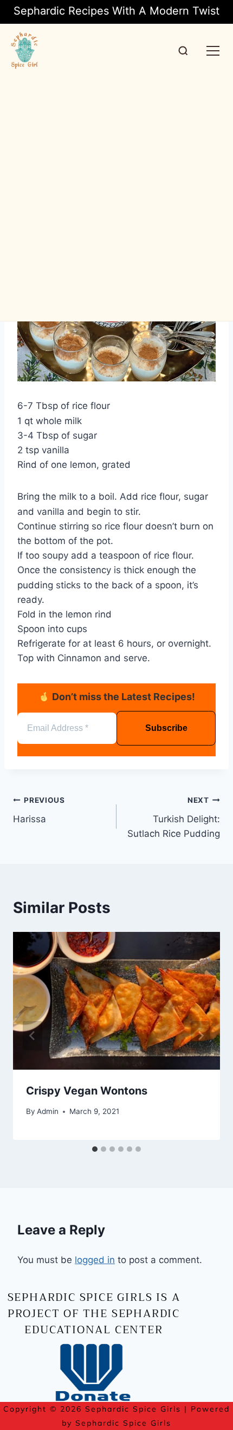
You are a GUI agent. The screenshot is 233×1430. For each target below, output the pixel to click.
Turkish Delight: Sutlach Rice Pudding (173, 817)
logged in (95, 1259)
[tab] (95, 1149)
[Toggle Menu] (213, 50)
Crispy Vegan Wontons (86, 1090)
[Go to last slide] (32, 1035)
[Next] (200, 1035)
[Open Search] (183, 50)
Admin (48, 1111)
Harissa (39, 810)
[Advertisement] (116, 199)
